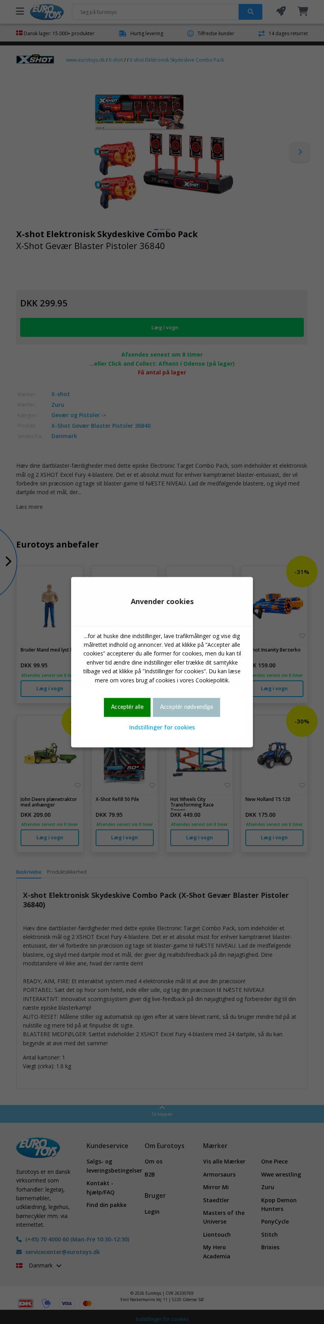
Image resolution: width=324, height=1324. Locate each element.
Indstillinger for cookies (162, 727)
